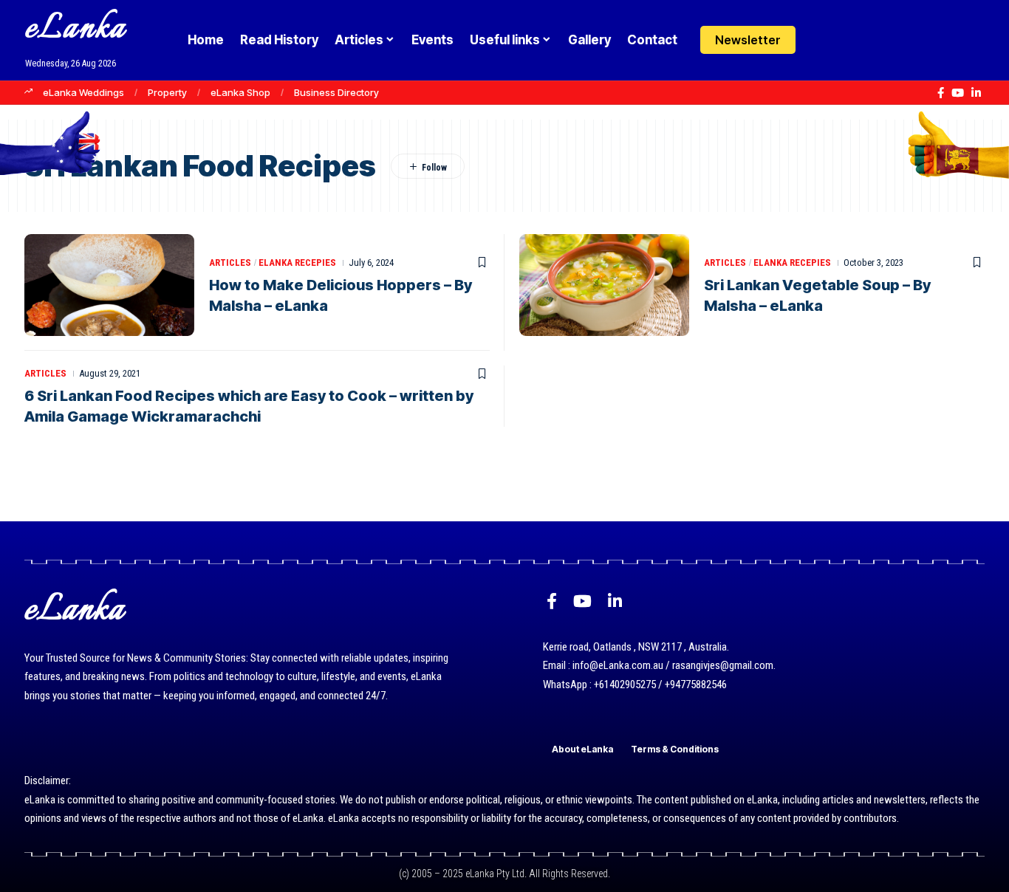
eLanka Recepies (297, 262)
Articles (230, 262)
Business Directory (336, 92)
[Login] (822, 40)
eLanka (75, 29)
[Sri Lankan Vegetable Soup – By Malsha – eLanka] (604, 285)
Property (167, 92)
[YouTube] (958, 93)
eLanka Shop (240, 92)
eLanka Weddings (83, 92)
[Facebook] (941, 93)
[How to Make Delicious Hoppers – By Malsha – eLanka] (109, 285)
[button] (851, 40)
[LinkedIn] (976, 93)
